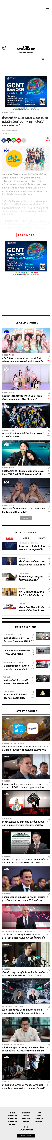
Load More (26, 1095)
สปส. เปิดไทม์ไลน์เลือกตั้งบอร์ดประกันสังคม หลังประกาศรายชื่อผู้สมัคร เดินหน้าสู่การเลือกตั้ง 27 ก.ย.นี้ (16, 696)
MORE (26, 518)
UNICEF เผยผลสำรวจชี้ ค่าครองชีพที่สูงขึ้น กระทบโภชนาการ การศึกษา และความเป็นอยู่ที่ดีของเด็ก (23, 1086)
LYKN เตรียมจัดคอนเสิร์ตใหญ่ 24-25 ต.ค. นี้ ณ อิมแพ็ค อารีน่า (23, 435)
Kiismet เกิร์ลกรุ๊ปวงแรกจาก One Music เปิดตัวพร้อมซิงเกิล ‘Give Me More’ (22, 397)
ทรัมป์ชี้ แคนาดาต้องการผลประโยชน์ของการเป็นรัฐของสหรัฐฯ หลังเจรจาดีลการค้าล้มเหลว (31, 563)
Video (26, 1115)
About (26, 1121)
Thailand (23, 573)
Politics (7, 781)
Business (7, 743)
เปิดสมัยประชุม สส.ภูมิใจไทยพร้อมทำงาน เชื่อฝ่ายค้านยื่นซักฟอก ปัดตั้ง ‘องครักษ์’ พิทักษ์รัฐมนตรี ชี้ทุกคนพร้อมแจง (23, 974)
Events (39, 1118)
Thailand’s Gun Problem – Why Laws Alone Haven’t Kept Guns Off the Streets (16, 652)
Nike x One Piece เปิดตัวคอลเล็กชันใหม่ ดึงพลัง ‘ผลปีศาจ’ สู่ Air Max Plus (31, 609)
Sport (21, 604)
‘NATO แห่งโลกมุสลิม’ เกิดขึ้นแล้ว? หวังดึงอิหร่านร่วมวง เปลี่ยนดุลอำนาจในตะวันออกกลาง (31, 593)
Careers (26, 1118)
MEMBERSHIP (26, 1136)
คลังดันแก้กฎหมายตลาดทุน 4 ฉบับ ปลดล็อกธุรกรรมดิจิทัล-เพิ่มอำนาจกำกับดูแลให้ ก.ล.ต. (23, 1049)
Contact (39, 1121)
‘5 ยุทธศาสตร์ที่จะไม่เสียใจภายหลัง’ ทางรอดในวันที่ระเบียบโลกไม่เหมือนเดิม (16, 667)
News (12, 1113)
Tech (19, 634)
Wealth (26, 1113)
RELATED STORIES (26, 323)
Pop (39, 1113)
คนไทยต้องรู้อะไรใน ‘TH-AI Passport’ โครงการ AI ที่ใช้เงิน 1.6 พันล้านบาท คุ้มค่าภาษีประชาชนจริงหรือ (16, 639)
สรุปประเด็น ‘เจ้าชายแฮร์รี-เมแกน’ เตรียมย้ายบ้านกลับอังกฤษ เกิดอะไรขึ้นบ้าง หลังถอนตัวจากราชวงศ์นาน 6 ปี (16, 682)
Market (31, 931)
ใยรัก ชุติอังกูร (11, 130)
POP (12, 113)
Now (39, 1115)
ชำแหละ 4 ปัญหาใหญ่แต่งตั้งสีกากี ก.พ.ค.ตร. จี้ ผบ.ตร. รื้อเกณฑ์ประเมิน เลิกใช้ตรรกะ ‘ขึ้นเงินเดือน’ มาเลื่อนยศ (31, 578)
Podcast (12, 1115)
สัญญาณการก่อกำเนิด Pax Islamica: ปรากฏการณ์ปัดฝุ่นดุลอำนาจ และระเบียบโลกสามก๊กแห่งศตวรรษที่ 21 (31, 548)
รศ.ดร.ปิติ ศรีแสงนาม (28, 543)
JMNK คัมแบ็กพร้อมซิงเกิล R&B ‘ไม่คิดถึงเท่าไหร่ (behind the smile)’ (23, 510)
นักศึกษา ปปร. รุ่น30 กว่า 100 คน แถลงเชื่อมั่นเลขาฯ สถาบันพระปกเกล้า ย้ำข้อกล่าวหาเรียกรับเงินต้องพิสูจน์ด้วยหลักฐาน (23, 861)
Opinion (12, 1118)
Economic (8, 634)
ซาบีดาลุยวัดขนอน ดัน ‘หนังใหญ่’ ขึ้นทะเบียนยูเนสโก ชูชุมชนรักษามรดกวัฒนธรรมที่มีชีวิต (23, 823)
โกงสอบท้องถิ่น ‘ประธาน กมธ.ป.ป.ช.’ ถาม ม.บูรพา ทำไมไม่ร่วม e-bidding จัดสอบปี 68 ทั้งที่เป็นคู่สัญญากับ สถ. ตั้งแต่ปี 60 (23, 786)
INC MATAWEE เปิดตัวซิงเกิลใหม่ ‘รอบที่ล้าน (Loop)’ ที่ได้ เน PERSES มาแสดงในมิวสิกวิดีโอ (23, 472)
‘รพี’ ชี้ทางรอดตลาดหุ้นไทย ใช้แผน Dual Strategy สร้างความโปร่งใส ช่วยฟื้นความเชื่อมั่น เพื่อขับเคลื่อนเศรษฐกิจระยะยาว (23, 936)
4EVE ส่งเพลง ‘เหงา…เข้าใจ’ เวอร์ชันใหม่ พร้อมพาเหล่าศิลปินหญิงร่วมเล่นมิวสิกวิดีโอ (23, 360)
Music (5, 113)
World (22, 558)
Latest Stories (26, 711)
